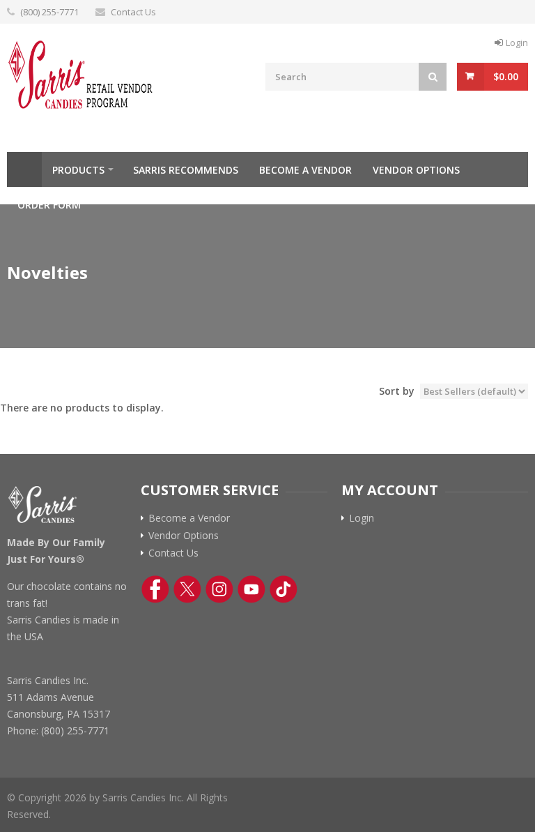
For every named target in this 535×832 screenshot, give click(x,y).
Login (517, 42)
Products (78, 169)
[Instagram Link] (219, 589)
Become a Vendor (305, 169)
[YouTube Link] (251, 589)
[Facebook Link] (155, 589)
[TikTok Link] (283, 589)
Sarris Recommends (185, 169)
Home (24, 169)
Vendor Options (416, 169)
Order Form (49, 204)
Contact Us (133, 12)
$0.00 (505, 76)
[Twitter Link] (187, 589)
